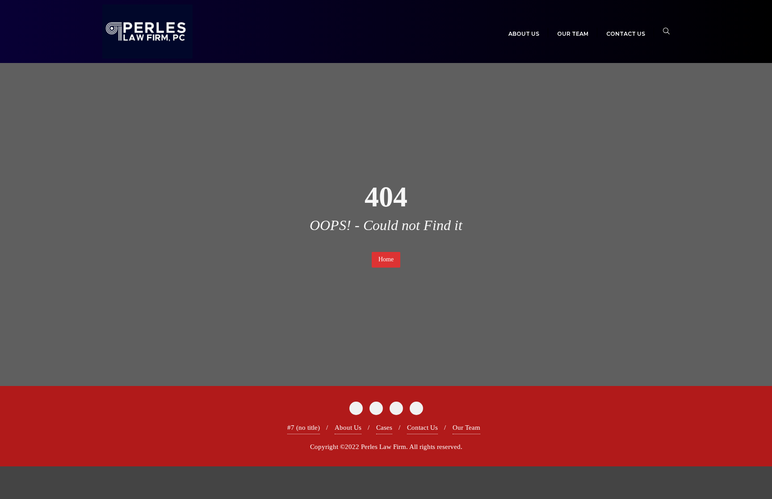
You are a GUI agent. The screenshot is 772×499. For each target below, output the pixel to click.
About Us (348, 427)
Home (386, 259)
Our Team (466, 427)
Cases (384, 427)
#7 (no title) (303, 427)
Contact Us (422, 427)
